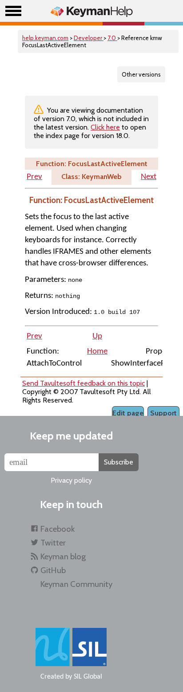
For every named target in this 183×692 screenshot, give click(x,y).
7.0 (112, 37)
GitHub (53, 570)
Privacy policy (71, 480)
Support (163, 413)
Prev (34, 177)
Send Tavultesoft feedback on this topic (83, 383)
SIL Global (88, 676)
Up (97, 336)
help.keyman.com (45, 37)
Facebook (57, 529)
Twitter (53, 542)
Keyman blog (63, 556)
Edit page (127, 413)
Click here (105, 127)
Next (148, 177)
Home (97, 351)
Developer (88, 37)
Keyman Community (76, 584)
